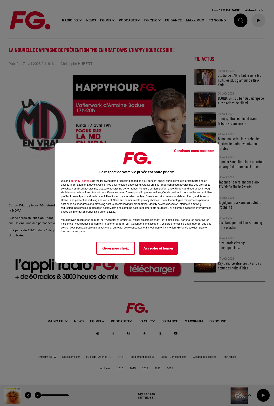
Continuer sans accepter (194, 150)
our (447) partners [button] (81, 180)
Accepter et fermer (158, 248)
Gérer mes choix (115, 248)
